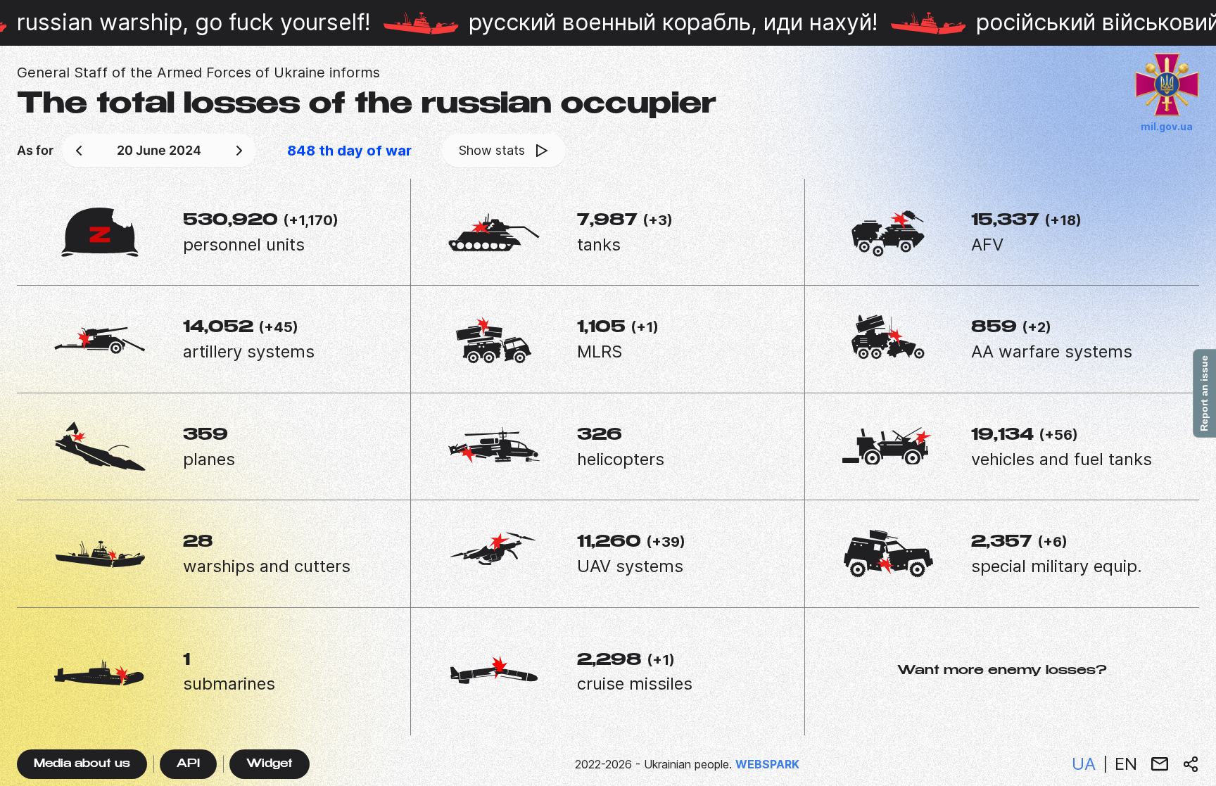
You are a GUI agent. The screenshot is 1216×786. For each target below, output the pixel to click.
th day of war (349, 150)
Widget (269, 764)
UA (1084, 764)
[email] (1159, 764)
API (188, 764)
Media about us (82, 764)
